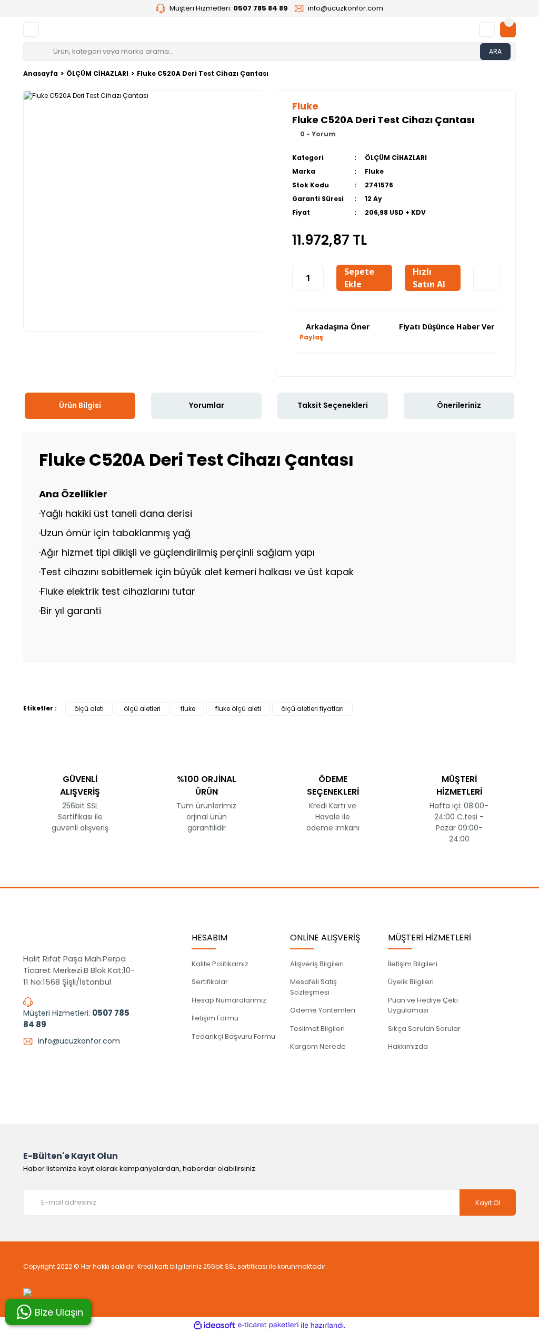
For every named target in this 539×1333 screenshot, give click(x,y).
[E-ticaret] (268, 1325)
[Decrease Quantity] (298, 277)
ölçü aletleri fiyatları (312, 708)
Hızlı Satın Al (429, 278)
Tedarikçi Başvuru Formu (233, 1036)
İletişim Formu (215, 1018)
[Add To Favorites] (486, 278)
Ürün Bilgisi (80, 405)
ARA (495, 51)
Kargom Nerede (318, 1046)
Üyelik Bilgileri (411, 982)
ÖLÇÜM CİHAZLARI (396, 157)
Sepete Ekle (359, 278)
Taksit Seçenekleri (332, 405)
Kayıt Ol (488, 1203)
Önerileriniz (459, 405)
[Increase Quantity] (318, 277)
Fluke (374, 171)
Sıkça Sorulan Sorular (424, 1029)
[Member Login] (487, 29)
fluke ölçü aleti (238, 708)
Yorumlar (206, 405)
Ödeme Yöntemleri (322, 1010)
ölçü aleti (89, 708)
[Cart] (508, 29)
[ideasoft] (214, 1325)
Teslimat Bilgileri (317, 1029)
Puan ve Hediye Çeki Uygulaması (423, 1005)
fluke (188, 708)
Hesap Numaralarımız (229, 1000)
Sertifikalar (210, 982)
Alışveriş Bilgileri (317, 964)
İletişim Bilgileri (412, 964)
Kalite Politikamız (220, 964)
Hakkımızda (408, 1046)
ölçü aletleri (142, 708)
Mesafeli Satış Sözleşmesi (313, 987)
